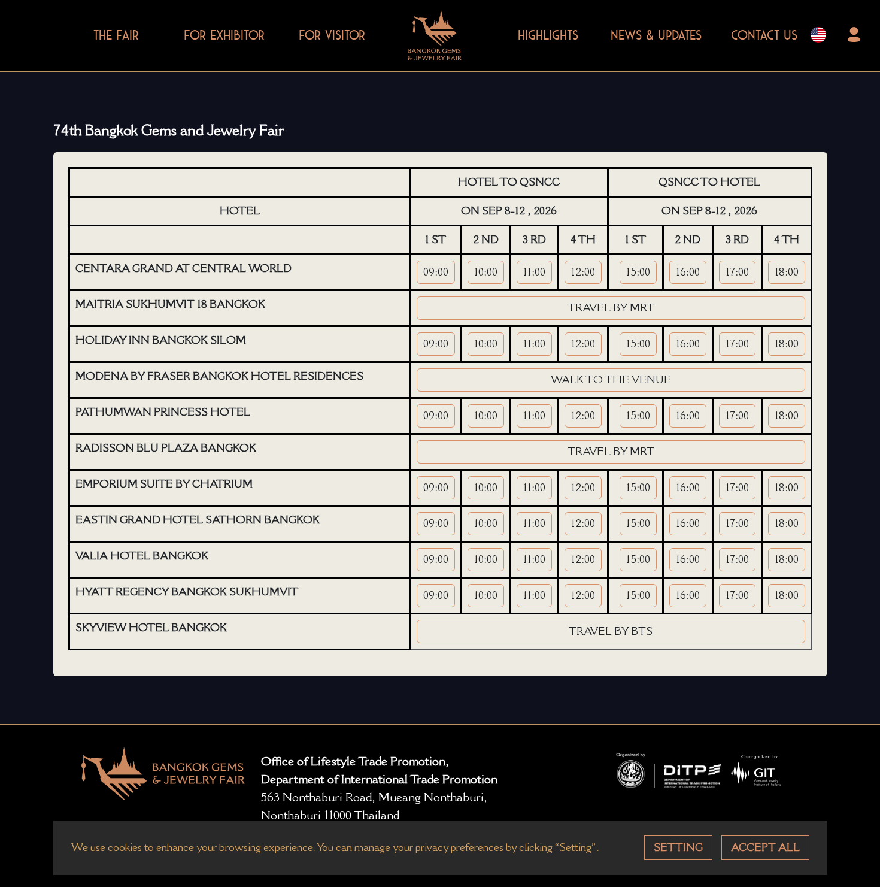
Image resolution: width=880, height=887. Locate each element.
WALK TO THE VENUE (611, 379)
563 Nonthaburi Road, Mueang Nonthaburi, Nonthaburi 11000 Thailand (374, 806)
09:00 (435, 271)
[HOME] (435, 32)
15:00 (638, 271)
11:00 (534, 271)
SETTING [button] (678, 847)
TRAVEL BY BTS (611, 631)
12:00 (583, 271)
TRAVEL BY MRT (611, 307)
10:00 (485, 271)
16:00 (688, 271)
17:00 (737, 271)
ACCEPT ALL (765, 847)
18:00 (787, 271)
